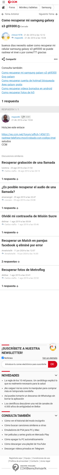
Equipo (27, 458)
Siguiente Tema (46, 14)
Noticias (8, 358)
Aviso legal (45, 461)
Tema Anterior (12, 14)
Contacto (34, 461)
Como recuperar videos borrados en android (27, 88)
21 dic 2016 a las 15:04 (35, 38)
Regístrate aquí (15, 458)
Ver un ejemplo (49, 358)
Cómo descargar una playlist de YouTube (25, 444)
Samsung (46, 7)
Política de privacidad (18, 461)
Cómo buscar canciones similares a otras (25, 425)
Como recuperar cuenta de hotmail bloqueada (28, 80)
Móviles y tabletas (28, 7)
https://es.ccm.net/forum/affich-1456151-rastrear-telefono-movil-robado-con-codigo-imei (29, 136)
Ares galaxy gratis (12, 84)
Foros (12, 7)
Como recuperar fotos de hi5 (18, 92)
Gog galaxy (8, 76)
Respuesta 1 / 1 (10, 109)
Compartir (11, 59)
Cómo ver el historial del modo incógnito (24, 420)
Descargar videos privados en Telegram (24, 448)
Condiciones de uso (41, 458)
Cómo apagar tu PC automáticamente (23, 439)
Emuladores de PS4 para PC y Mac (21, 430)
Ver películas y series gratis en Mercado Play (26, 434)
